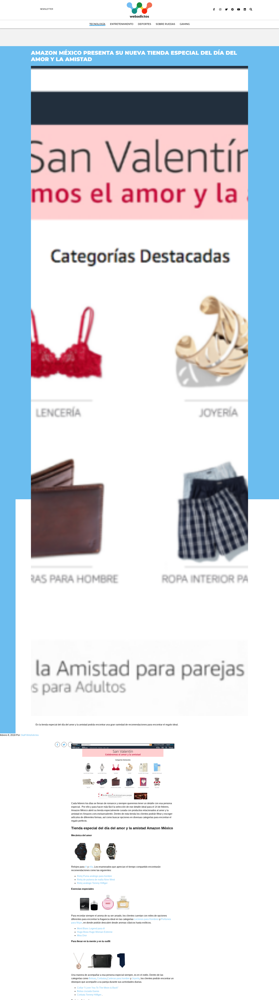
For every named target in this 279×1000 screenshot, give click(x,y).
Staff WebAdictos (30, 735)
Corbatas (102, 978)
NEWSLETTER (46, 9)
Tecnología (97, 24)
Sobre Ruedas (165, 24)
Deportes (144, 24)
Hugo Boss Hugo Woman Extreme (94, 932)
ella (91, 867)
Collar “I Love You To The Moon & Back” (97, 987)
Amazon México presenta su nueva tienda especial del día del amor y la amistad (134, 55)
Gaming (185, 24)
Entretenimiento (121, 24)
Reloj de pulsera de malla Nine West (96, 879)
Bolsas (92, 978)
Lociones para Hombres (146, 919)
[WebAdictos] (139, 10)
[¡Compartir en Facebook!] (57, 744)
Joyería (136, 978)
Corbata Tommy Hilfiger (89, 994)
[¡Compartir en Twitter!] (64, 744)
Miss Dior (82, 935)
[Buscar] (251, 9)
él (86, 867)
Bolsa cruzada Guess (88, 991)
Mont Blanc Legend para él (91, 928)
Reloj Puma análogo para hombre (94, 876)
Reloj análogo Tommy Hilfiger (92, 883)
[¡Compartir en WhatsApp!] (70, 744)
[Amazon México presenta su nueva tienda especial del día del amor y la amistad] (139, 391)
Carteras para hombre (118, 978)
